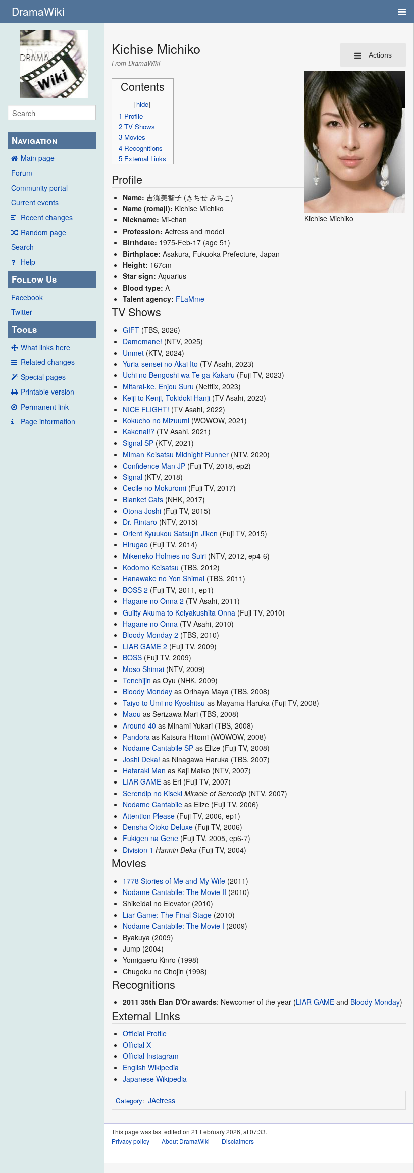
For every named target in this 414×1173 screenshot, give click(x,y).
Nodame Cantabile (152, 804)
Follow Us (34, 279)
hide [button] (142, 104)
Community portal (39, 188)
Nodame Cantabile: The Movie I (173, 926)
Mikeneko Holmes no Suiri (164, 556)
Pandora (136, 737)
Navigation (34, 140)
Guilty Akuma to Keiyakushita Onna (179, 612)
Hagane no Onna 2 (153, 601)
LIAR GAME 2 (145, 646)
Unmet (133, 353)
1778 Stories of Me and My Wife (174, 881)
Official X (137, 1045)
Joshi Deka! (141, 759)
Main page (38, 158)
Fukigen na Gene (150, 838)
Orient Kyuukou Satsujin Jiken (170, 533)
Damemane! (142, 341)
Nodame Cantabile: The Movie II (174, 892)
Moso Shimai (143, 669)
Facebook (27, 297)
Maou (132, 714)
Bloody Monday (147, 691)
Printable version (47, 391)
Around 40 (139, 725)
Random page (43, 232)
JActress (161, 1100)
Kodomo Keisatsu (151, 567)
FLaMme (190, 299)
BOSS (132, 657)
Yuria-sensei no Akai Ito (160, 364)
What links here (45, 347)
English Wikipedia (151, 1067)
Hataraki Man (144, 770)
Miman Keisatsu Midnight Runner (176, 454)
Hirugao (135, 544)
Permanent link (45, 407)
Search (22, 247)
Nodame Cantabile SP (158, 748)
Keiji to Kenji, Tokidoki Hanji (166, 398)
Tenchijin (137, 680)
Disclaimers (238, 1141)
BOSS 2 (135, 590)
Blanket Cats (143, 499)
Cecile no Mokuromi (154, 488)
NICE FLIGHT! (146, 409)
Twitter (21, 312)
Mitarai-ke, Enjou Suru (158, 386)
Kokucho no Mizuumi (156, 420)
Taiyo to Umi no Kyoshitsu (164, 703)
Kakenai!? (138, 431)
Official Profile (145, 1033)
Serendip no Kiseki (152, 793)
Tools (24, 329)
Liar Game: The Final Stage (167, 915)
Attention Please (149, 816)
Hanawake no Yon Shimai (163, 578)
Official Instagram (151, 1056)
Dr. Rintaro (140, 522)
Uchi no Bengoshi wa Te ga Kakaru (179, 375)
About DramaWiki (186, 1141)
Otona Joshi (142, 511)
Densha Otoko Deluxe (158, 827)
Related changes (48, 362)
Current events (35, 202)
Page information (48, 421)
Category (129, 1100)
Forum (21, 172)
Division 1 (138, 850)
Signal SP (138, 443)
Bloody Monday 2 (150, 635)
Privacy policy (130, 1141)
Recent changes (47, 217)
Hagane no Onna (150, 624)
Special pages (43, 377)
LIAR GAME (142, 781)
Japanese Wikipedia (155, 1079)
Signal (132, 477)
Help (28, 262)
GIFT (131, 330)
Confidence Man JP (154, 466)
